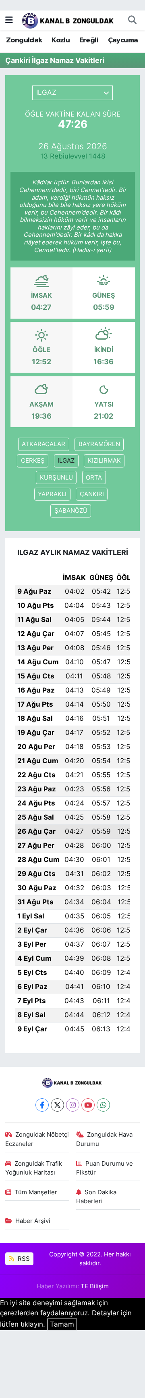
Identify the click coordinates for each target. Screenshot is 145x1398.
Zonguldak (24, 40)
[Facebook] (42, 1105)
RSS (23, 1258)
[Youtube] (88, 1105)
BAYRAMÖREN (99, 444)
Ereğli (88, 40)
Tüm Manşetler (35, 1192)
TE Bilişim (95, 1286)
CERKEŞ (33, 460)
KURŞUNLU (56, 477)
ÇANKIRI (92, 494)
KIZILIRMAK (104, 460)
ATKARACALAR (43, 444)
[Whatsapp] (103, 1105)
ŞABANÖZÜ (70, 510)
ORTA (94, 477)
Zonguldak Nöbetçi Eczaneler (37, 1139)
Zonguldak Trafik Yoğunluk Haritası (33, 1168)
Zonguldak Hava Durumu (104, 1139)
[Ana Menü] (9, 20)
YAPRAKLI (52, 494)
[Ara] (132, 20)
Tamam (62, 1324)
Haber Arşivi (32, 1221)
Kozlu (61, 40)
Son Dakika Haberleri (96, 1197)
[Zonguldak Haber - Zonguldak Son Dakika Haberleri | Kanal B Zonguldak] (68, 19)
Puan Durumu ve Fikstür (104, 1168)
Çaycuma (123, 40)
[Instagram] (72, 1105)
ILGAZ (66, 460)
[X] (57, 1105)
